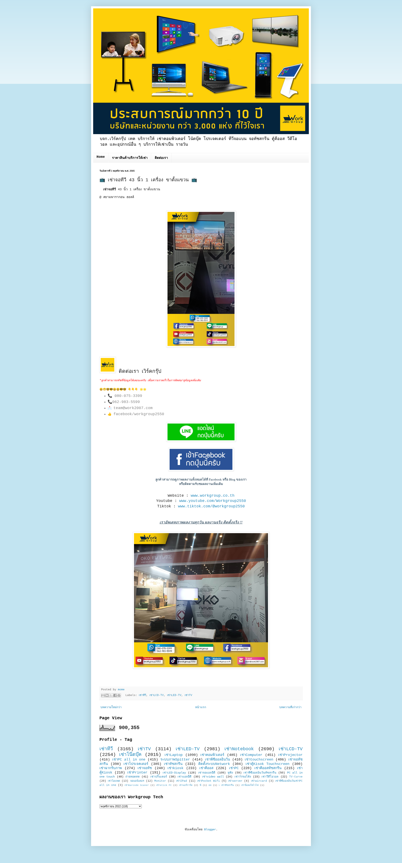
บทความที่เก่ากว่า (290, 707)
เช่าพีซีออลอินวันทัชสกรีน (260, 772)
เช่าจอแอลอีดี (206, 772)
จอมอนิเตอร (137, 781)
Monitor (160, 781)
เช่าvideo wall (213, 776)
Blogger (210, 829)
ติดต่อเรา (161, 158)
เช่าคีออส (206, 768)
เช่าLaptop (174, 755)
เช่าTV (188, 695)
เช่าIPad (181, 781)
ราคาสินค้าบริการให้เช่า (130, 158)
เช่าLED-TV (174, 695)
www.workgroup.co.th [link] (212, 496)
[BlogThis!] (107, 695)
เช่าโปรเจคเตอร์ (136, 764)
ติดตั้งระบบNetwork (214, 764)
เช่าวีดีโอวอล (270, 776)
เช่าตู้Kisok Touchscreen (268, 764)
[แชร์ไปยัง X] (111, 695)
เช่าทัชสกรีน (173, 764)
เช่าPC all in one (129, 760)
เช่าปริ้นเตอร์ (158, 776)
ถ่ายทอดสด (132, 776)
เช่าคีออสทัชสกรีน (267, 768)
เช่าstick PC (164, 785)
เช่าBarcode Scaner (137, 785)
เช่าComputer (251, 755)
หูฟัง (230, 772)
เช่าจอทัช (145, 768)
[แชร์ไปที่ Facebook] (115, 695)
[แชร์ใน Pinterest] (119, 695)
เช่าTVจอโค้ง (242, 776)
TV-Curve (296, 776)
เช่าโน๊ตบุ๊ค (130, 754)
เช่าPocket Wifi (208, 781)
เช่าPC (234, 768)
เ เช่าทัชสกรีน (226, 785)
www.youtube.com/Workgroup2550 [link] (212, 501)
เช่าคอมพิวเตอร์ (212, 755)
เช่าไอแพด (114, 781)
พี (200, 785)
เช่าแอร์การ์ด (185, 785)
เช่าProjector (290, 755)
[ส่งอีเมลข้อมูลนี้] (103, 695)
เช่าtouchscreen (259, 760)
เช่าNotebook (239, 749)
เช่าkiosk (175, 768)
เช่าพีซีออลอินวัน (217, 760)
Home (101, 157)
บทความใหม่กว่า (111, 707)
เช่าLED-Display (174, 772)
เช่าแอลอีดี (184, 776)
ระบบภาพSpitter (175, 760)
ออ (210, 785)
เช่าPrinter (137, 773)
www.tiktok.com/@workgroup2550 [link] (211, 506)
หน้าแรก (200, 707)
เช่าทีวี (142, 695)
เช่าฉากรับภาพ (110, 768)
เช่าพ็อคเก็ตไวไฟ (250, 785)
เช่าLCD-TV (156, 695)
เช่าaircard (259, 781)
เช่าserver (235, 781)
